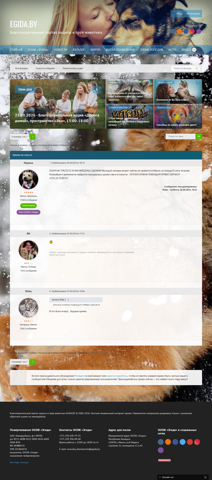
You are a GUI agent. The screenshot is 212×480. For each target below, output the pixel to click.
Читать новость (106, 275)
